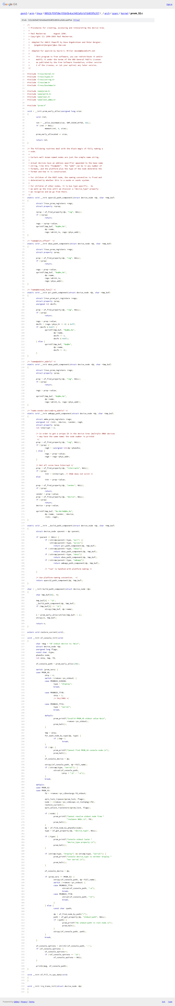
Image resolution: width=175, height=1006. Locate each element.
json (170, 1001)
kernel (124, 13)
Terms (31, 1001)
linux (39, 13)
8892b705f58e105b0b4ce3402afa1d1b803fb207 (71, 13)
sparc (115, 13)
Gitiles (16, 1001)
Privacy (24, 1001)
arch (107, 13)
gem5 (24, 13)
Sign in (169, 4)
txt (163, 1001)
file (76, 20)
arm (31, 13)
